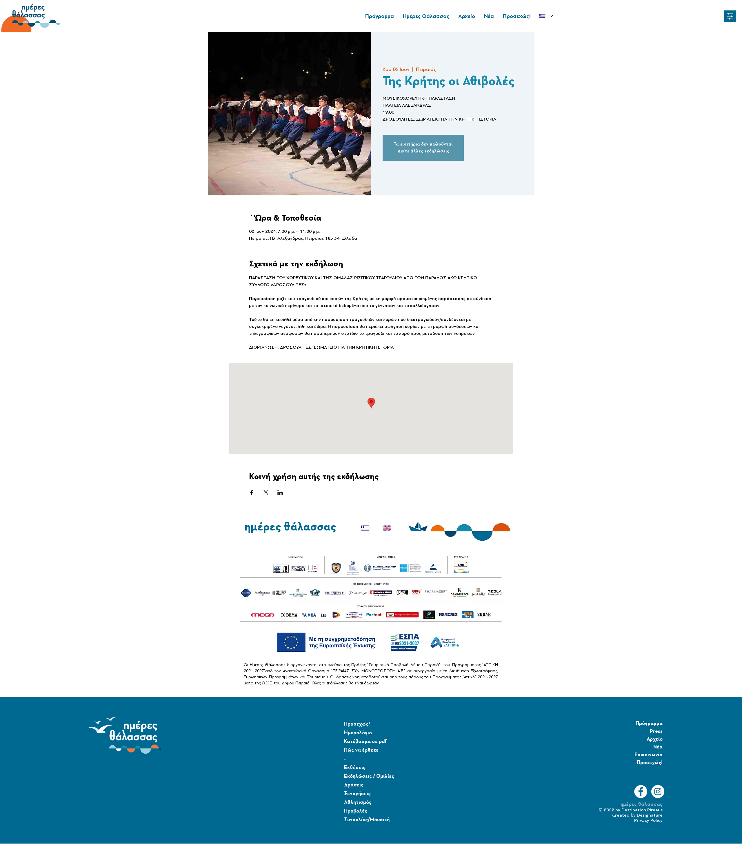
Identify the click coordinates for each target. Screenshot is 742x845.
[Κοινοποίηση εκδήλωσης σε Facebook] (251, 492)
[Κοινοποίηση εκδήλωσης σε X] (266, 492)
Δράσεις (353, 785)
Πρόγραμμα (649, 723)
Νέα (658, 747)
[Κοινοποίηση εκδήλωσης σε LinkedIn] (280, 492)
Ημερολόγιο (358, 732)
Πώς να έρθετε (361, 750)
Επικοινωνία (648, 754)
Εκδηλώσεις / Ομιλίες (369, 776)
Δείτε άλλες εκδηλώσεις (423, 151)
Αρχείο (655, 739)
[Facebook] (640, 791)
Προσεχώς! (357, 724)
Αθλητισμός (358, 802)
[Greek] (365, 528)
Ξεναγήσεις (357, 793)
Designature (650, 815)
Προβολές (355, 811)
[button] (730, 16)
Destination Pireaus (642, 810)
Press (656, 731)
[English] (387, 528)
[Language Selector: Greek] (546, 16)
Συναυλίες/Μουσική (367, 819)
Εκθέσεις (354, 767)
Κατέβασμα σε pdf (365, 741)
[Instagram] (657, 791)
